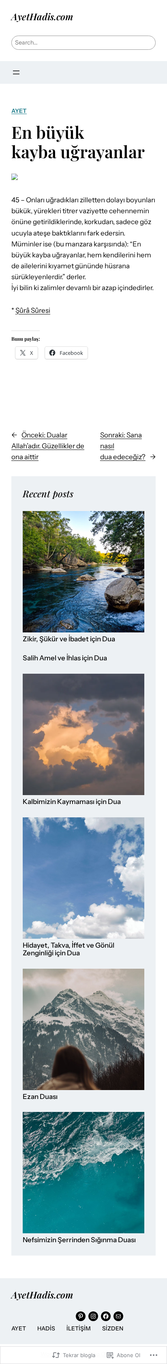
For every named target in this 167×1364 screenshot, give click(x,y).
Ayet (19, 111)
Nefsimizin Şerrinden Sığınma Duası (79, 1240)
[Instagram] (93, 1316)
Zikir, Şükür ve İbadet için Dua (69, 639)
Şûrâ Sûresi (32, 310)
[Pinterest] (81, 1316)
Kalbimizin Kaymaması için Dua (72, 802)
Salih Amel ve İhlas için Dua (65, 658)
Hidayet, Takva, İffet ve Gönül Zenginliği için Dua (68, 949)
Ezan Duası (40, 1097)
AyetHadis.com (42, 16)
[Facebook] (106, 1316)
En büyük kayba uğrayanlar (78, 141)
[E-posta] (118, 1316)
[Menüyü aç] (16, 72)
